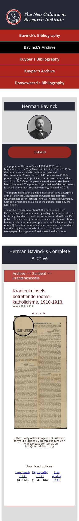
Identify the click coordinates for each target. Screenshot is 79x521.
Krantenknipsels (26, 278)
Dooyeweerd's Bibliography (39, 82)
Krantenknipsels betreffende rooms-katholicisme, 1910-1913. (38, 296)
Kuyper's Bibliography (39, 59)
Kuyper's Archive (39, 70)
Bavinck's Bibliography (39, 35)
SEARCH (39, 152)
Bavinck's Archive (39, 47)
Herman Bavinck (39, 106)
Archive (19, 273)
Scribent (39, 273)
